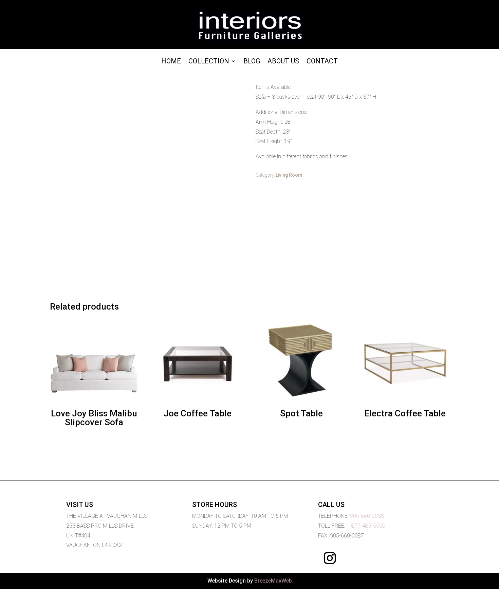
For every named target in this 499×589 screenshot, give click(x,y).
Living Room (289, 175)
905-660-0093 (367, 516)
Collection (208, 62)
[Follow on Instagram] (330, 558)
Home (171, 62)
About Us (283, 62)
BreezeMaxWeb (273, 580)
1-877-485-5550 (366, 526)
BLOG (251, 62)
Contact (322, 62)
